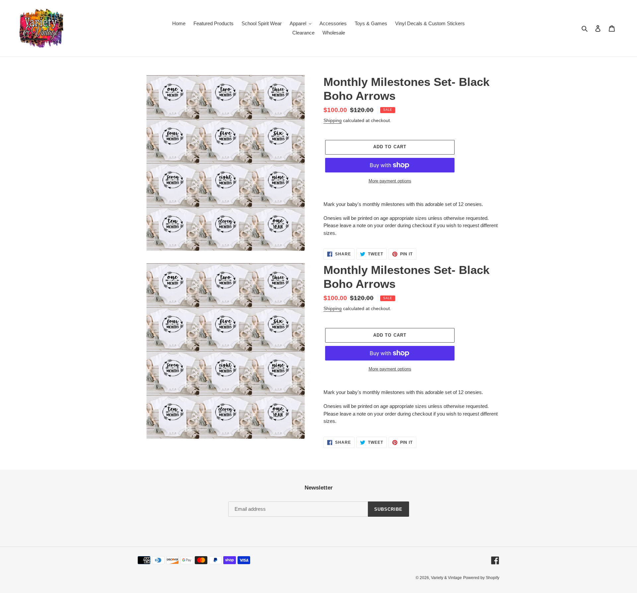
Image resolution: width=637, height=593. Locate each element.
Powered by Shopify (481, 577)
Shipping (332, 120)
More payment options (390, 180)
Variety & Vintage (446, 577)
